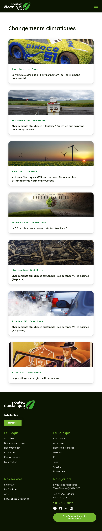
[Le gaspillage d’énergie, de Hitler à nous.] (50, 362)
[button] (96, 6)
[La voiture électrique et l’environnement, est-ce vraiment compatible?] (50, 61)
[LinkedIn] (71, 508)
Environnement (12, 457)
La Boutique (10, 489)
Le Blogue (9, 484)
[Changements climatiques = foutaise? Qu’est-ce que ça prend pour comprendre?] (50, 112)
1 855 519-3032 (63, 503)
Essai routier (10, 462)
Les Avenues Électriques (16, 498)
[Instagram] (66, 508)
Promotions (59, 438)
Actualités (9, 438)
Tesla (55, 462)
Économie (9, 452)
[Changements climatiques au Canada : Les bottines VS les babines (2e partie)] (50, 262)
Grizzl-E (57, 466)
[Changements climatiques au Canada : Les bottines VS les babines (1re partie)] (50, 313)
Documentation (12, 447)
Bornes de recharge (14, 443)
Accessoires (59, 443)
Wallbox (57, 452)
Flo (54, 457)
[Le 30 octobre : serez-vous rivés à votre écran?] (50, 213)
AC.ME (7, 494)
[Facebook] (60, 508)
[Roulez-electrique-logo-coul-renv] (17, 6)
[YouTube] (55, 508)
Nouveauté (59, 471)
